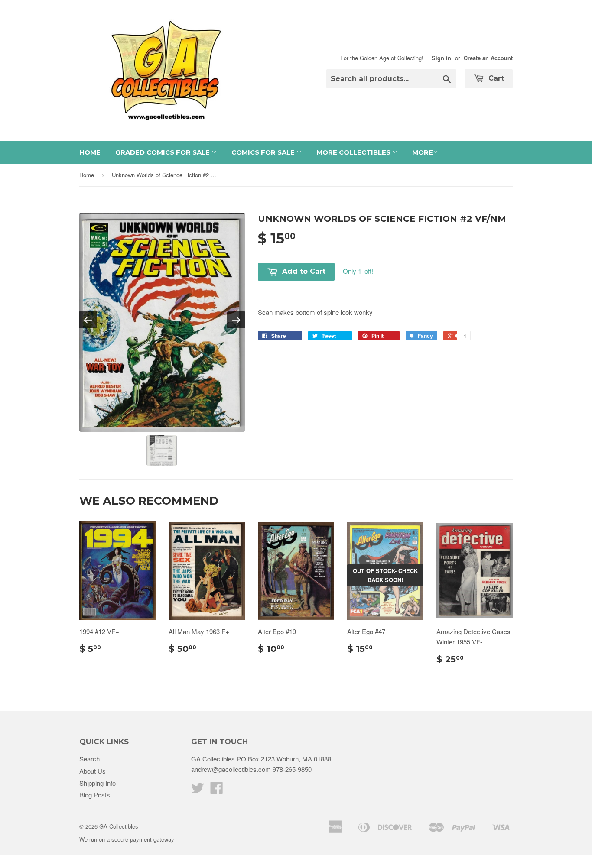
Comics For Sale (263, 152)
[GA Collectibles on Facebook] (216, 790)
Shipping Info (97, 782)
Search (89, 758)
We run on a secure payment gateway (126, 839)
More (422, 152)
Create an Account (488, 58)
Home (90, 152)
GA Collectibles (118, 826)
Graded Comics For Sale (163, 152)
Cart (495, 78)
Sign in (441, 58)
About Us (92, 770)
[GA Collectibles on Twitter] (197, 790)
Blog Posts (94, 794)
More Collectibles (354, 152)
